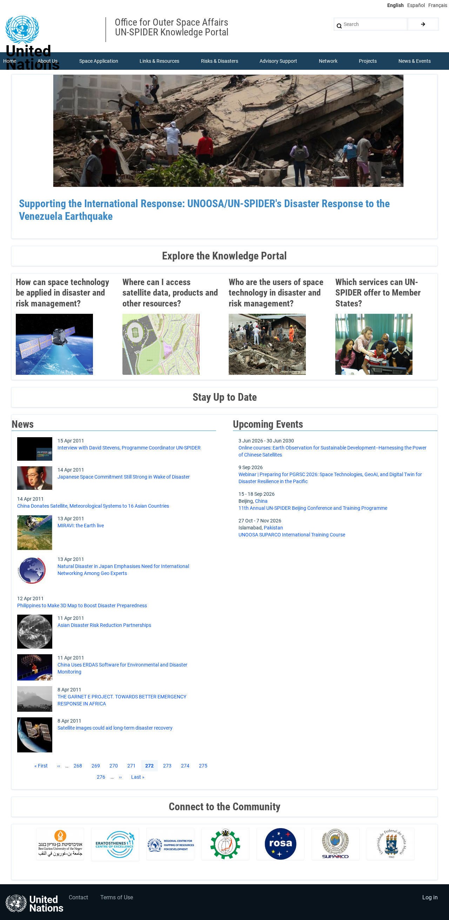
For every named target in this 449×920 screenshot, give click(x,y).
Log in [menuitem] (430, 897)
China (261, 501)
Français (437, 5)
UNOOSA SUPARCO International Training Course (292, 534)
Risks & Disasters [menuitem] (219, 61)
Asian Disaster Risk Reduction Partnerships (104, 625)
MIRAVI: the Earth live (81, 525)
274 (186, 766)
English (395, 5)
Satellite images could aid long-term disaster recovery (115, 728)
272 (149, 766)
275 (204, 766)
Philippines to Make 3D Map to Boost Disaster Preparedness (82, 605)
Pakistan (273, 527)
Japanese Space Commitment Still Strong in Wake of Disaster (124, 477)
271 (133, 766)
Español (416, 5)
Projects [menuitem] (368, 61)
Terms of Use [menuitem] (116, 897)
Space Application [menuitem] (98, 61)
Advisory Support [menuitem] (278, 61)
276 (102, 777)
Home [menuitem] (9, 61)
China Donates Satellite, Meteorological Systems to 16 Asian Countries (93, 506)
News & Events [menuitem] (414, 61)
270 (115, 766)
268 (79, 766)
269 (97, 766)
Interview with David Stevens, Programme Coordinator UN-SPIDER (129, 448)
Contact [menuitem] (78, 897)
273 (168, 766)
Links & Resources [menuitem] (159, 61)
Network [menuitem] (328, 61)
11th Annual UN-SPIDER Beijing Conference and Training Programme (313, 508)
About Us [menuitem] (48, 61)
